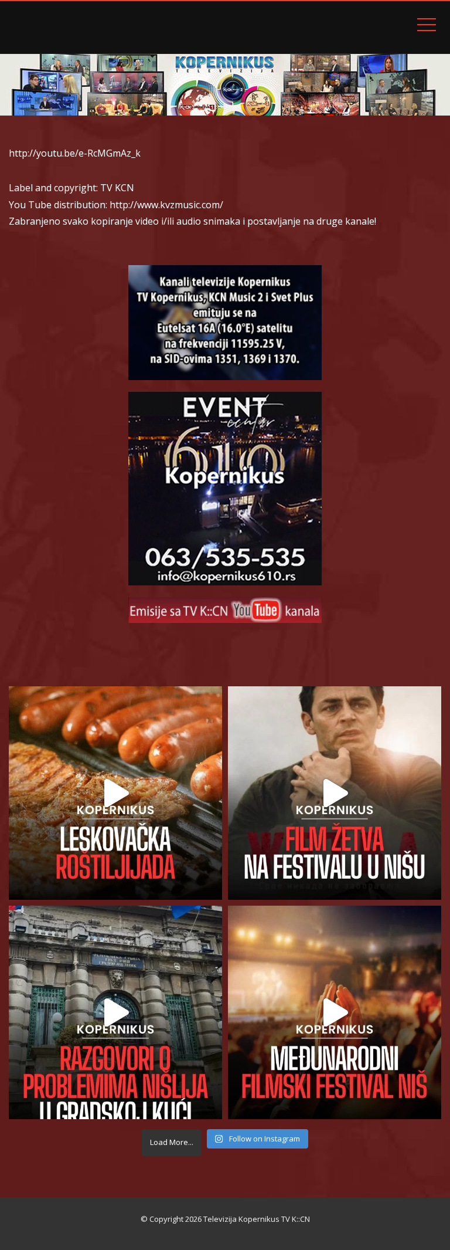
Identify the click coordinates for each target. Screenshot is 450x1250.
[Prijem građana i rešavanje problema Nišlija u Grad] (115, 1012)
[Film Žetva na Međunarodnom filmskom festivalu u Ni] (334, 793)
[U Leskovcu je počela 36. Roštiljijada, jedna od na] (115, 793)
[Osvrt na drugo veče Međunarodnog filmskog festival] (334, 1012)
